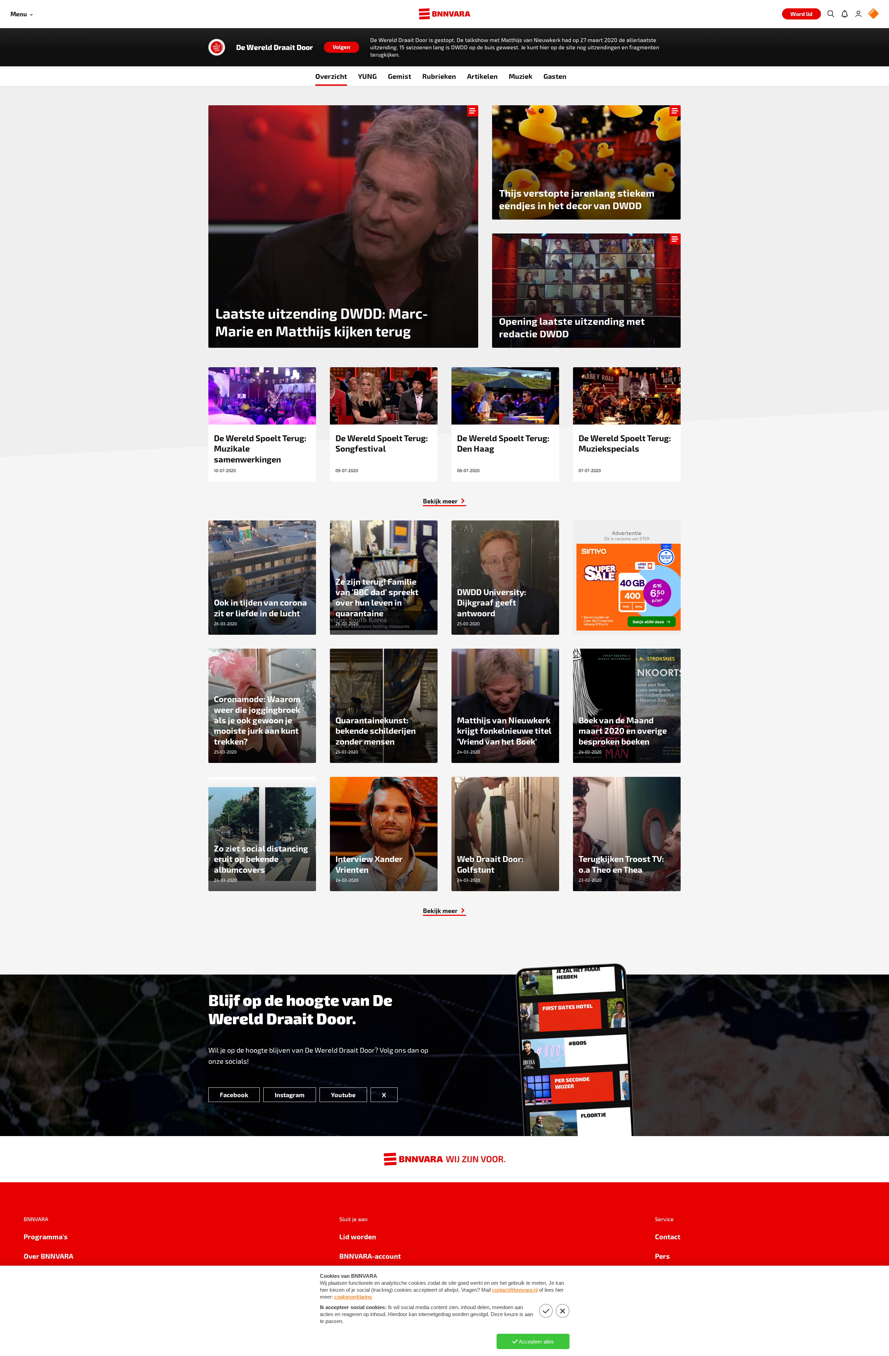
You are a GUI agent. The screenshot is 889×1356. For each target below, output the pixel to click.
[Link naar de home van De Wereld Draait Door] (216, 47)
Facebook (234, 1094)
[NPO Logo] (873, 14)
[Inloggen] (858, 14)
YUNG (367, 76)
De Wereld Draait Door (274, 47)
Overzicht (331, 76)
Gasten (554, 76)
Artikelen (482, 76)
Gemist (399, 76)
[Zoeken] (830, 14)
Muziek (520, 76)
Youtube (343, 1094)
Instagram (290, 1094)
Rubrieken (439, 76)
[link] (444, 501)
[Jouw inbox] (844, 14)
